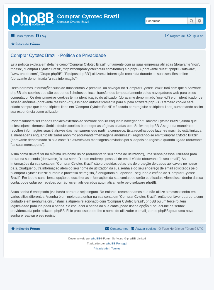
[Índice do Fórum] (33, 18)
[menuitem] (40, 35)
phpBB (95, 238)
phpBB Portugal (116, 243)
